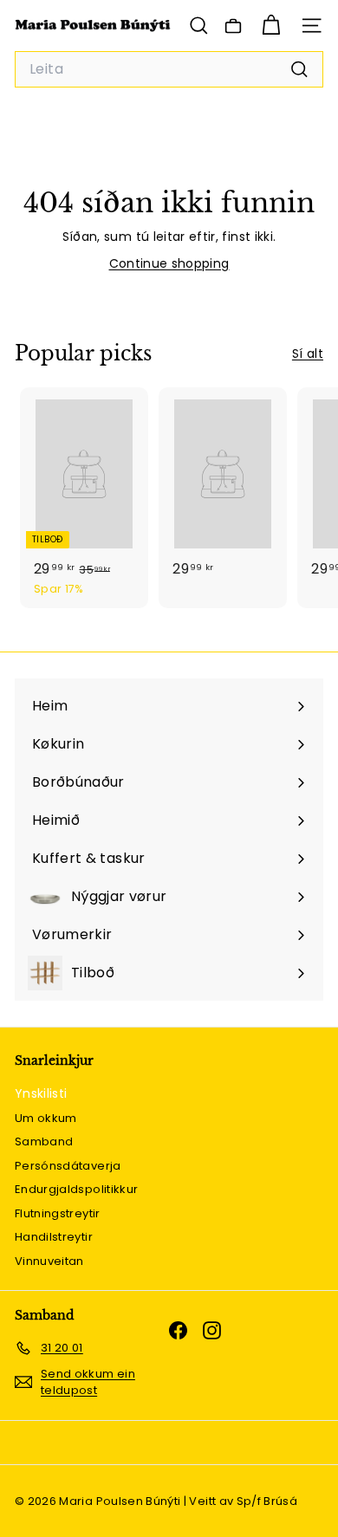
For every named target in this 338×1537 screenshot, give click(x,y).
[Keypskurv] (270, 25)
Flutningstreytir (58, 1213)
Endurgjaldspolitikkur (76, 1189)
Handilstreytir (54, 1237)
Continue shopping (169, 263)
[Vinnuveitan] (233, 26)
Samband (44, 1141)
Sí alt (307, 353)
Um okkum (46, 1118)
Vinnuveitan (49, 1261)
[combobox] (169, 69)
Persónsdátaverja (68, 1166)
